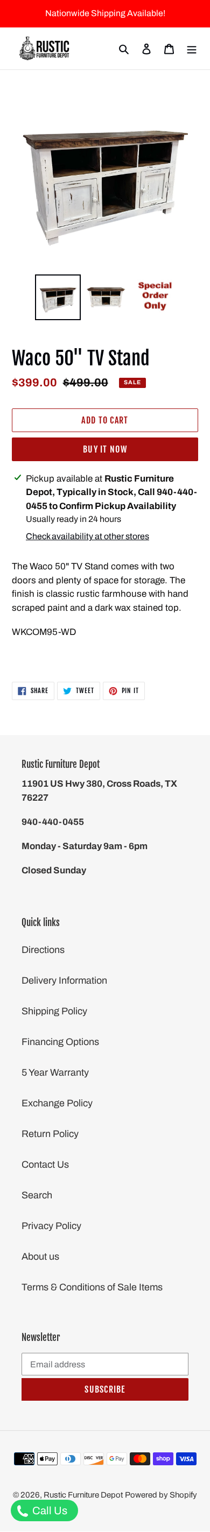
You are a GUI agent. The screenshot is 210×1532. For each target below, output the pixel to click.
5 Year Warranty (55, 1072)
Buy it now (105, 449)
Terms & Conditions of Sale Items (92, 1287)
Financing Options (60, 1041)
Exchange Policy (57, 1103)
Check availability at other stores (87, 536)
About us (40, 1256)
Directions (43, 949)
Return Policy (50, 1133)
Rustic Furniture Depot (83, 1495)
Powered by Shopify (161, 1495)
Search (37, 1195)
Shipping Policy (54, 1011)
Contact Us (45, 1164)
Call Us (48, 1510)
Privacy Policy (51, 1225)
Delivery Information (64, 980)
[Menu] (191, 48)
